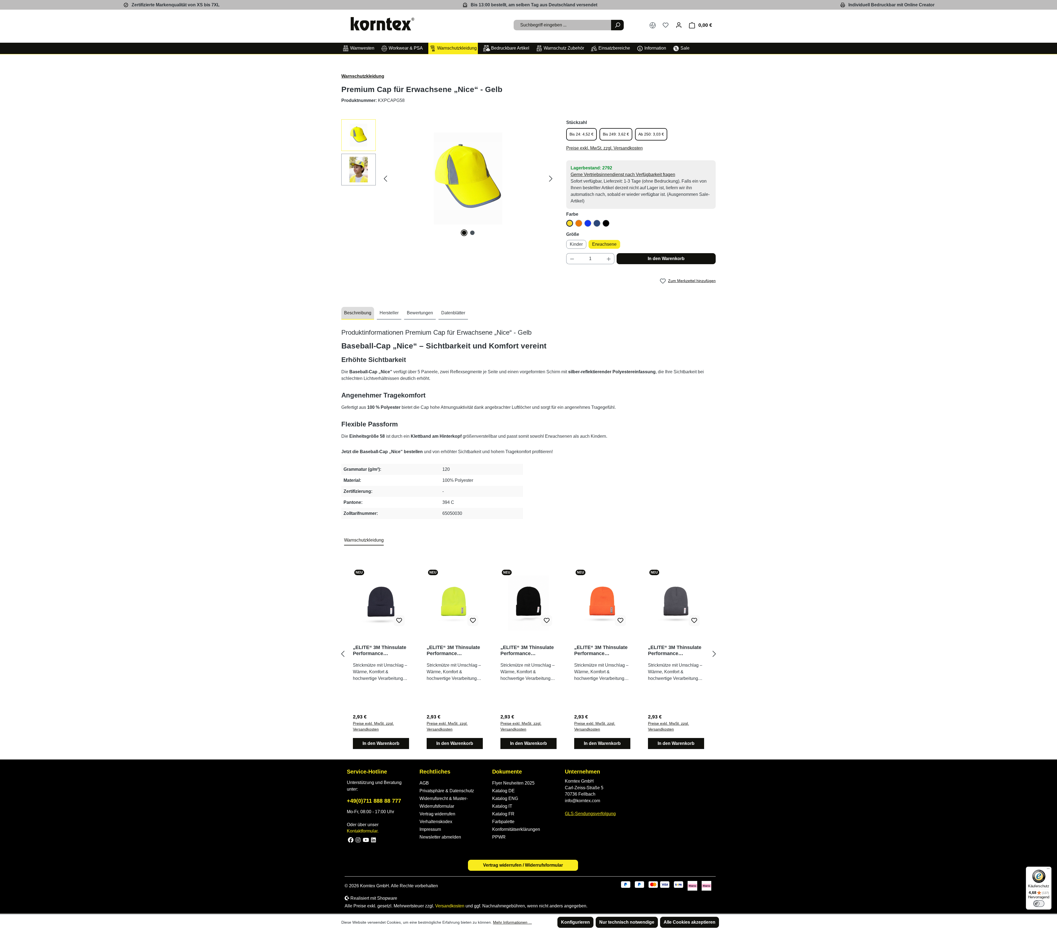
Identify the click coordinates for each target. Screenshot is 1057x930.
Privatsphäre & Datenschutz (446, 790)
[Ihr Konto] (678, 25)
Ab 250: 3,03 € (651, 134)
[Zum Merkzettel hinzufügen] (399, 620)
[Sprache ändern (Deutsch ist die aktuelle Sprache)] (653, 25)
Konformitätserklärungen (516, 829)
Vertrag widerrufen (437, 814)
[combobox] (562, 25)
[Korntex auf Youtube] (366, 839)
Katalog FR (503, 814)
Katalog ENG (505, 798)
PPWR (499, 837)
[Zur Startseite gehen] (382, 24)
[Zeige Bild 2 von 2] (472, 233)
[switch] (1038, 903)
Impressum (430, 829)
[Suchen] (617, 25)
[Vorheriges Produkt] (343, 654)
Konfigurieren (575, 922)
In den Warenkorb (666, 258)
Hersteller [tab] (389, 312)
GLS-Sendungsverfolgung (590, 813)
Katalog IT (502, 806)
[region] (448, 178)
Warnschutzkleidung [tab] (364, 540)
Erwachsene (604, 244)
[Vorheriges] (385, 179)
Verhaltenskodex (435, 821)
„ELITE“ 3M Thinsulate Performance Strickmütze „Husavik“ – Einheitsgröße (379, 650)
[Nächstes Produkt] (714, 654)
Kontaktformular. (362, 831)
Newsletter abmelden (440, 837)
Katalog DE (503, 790)
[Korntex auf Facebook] (351, 839)
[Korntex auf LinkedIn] (373, 839)
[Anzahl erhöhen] (609, 258)
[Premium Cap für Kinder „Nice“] (468, 178)
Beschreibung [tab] (357, 312)
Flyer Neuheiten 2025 (513, 783)
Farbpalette (503, 821)
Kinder (576, 244)
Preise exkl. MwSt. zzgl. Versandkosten (604, 148)
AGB (424, 783)
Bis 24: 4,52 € (581, 134)
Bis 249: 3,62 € (616, 134)
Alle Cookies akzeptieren (689, 922)
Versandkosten (449, 906)
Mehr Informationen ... (512, 922)
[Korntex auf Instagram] (358, 839)
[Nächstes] (551, 179)
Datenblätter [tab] (453, 312)
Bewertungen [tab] (420, 312)
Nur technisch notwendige (626, 922)
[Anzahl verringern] (572, 258)
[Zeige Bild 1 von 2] (464, 233)
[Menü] (1048, 870)
